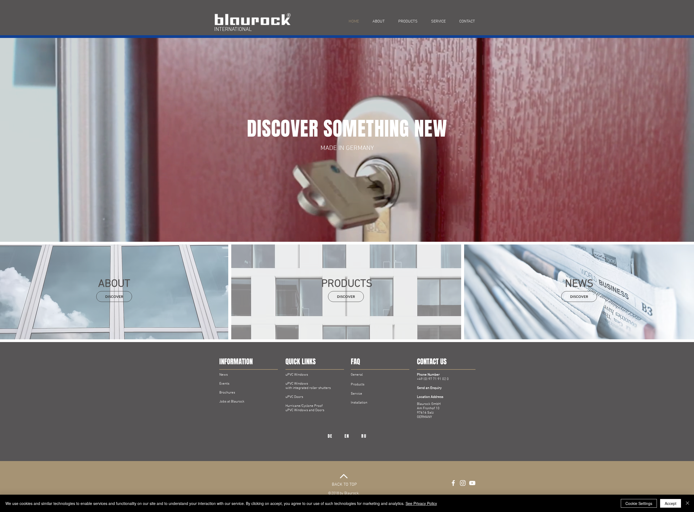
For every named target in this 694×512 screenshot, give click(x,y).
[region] (330, 436)
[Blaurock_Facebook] (453, 483)
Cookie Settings (638, 503)
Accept (670, 503)
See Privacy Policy (421, 503)
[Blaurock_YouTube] (472, 483)
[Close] (687, 503)
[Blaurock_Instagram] (463, 483)
